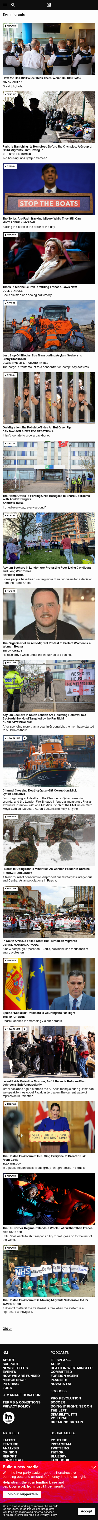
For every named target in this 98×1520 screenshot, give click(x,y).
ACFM (56, 1364)
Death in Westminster (72, 1368)
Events (9, 1372)
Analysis (11, 1448)
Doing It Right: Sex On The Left (71, 1408)
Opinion (10, 1452)
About (9, 1360)
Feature (10, 1444)
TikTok (57, 1452)
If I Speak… (61, 1360)
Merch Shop (14, 1380)
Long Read (13, 1460)
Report (10, 1456)
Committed (61, 1372)
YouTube (59, 1440)
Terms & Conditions (21, 1402)
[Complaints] (9, 1418)
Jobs (7, 1388)
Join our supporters (22, 1494)
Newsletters (15, 1368)
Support (11, 1364)
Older (7, 1329)
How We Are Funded (21, 1376)
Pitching (11, 1384)
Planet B (59, 1380)
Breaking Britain (67, 1422)
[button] (6, 5)
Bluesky (58, 1456)
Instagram (61, 1444)
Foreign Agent (65, 1376)
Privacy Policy (16, 1406)
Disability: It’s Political (64, 1416)
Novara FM (61, 1384)
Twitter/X (60, 1448)
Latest (9, 1440)
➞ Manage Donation (21, 1395)
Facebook (60, 1460)
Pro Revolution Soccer (66, 1400)
